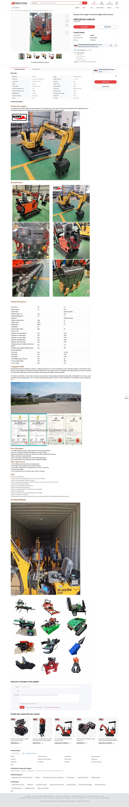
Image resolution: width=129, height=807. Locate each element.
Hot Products (28, 796)
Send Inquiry (84, 27)
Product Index (90, 796)
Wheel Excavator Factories (18, 784)
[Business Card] (116, 75)
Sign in (116, 4)
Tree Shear (13, 759)
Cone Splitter (14, 761)
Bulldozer (38, 777)
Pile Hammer (94, 759)
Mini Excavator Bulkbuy (43, 788)
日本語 (81, 798)
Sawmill (12, 756)
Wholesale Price (66, 796)
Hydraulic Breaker (95, 756)
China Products (35, 796)
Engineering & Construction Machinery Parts (22, 777)
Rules (117, 7)
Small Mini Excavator (30, 788)
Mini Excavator (67, 759)
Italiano (57, 798)
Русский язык (51, 798)
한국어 (76, 798)
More (12, 791)
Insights (102, 796)
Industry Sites (74, 796)
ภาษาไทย (89, 798)
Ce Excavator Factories (41, 784)
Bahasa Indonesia (106, 798)
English (29, 798)
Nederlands (67, 798)
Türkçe (93, 798)
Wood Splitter (67, 756)
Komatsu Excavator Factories (57, 784)
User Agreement (73, 801)
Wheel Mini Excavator (17, 788)
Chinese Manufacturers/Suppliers (46, 796)
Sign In (76, 61)
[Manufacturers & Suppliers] (19, 3)
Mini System (30, 784)
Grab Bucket (40, 761)
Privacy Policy (87, 801)
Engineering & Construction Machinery (40, 10)
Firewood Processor (42, 756)
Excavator (51, 10)
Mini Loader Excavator (100, 784)
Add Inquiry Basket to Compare (41, 62)
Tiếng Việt (99, 798)
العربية (72, 798)
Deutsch (61, 798)
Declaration (80, 801)
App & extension (100, 7)
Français (45, 798)
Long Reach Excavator (83, 777)
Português (40, 798)
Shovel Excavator (71, 777)
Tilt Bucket (66, 761)
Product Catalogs (32, 753)
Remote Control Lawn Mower (44, 759)
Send (22, 707)
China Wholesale (58, 796)
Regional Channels (82, 796)
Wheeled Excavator (95, 777)
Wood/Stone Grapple (96, 761)
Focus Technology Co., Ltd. (54, 801)
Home (12, 10)
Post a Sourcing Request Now (52, 707)
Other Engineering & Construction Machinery (53, 777)
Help (92, 7)
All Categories (16, 7)
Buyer (84, 7)
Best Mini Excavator (71, 784)
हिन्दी (84, 798)
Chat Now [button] (108, 27)
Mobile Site (97, 796)
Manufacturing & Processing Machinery (23, 10)
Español (34, 798)
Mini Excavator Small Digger (85, 784)
